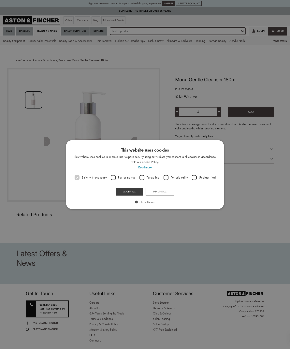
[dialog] (145, 174)
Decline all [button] (159, 191)
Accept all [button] (129, 191)
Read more (145, 167)
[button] (145, 202)
